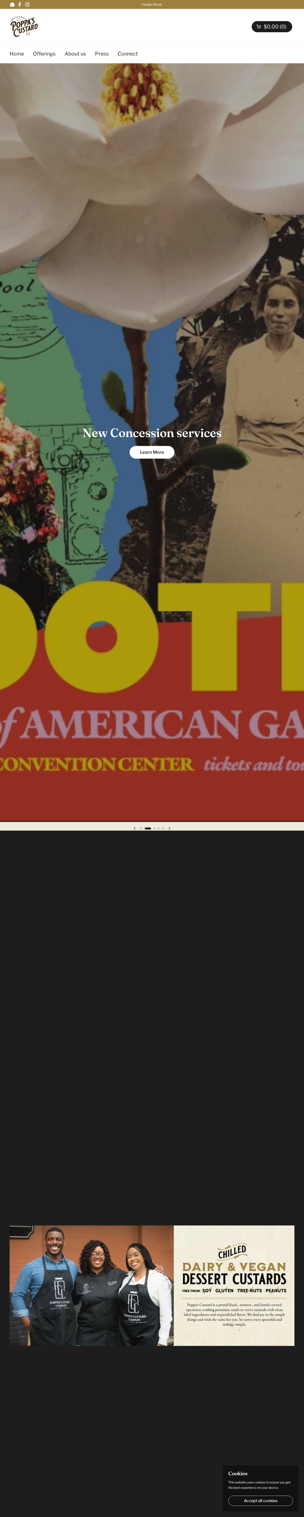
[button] (272, 26)
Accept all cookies (261, 1500)
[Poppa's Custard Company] (24, 27)
